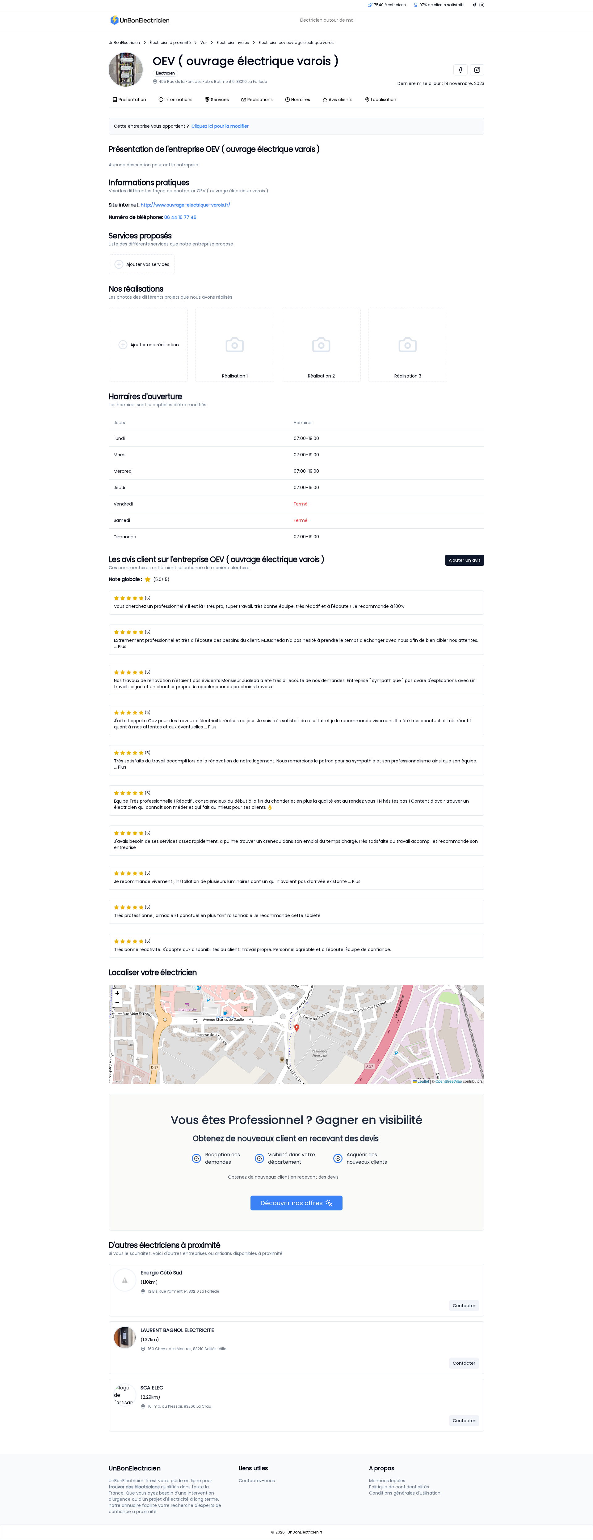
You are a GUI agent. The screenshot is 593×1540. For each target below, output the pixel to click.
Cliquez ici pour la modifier (220, 126)
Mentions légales (387, 1481)
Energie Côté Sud (161, 1272)
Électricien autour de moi (327, 20)
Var (203, 42)
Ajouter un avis (465, 560)
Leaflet (423, 1081)
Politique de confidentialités (399, 1487)
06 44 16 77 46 (180, 217)
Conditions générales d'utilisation (404, 1493)
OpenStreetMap (448, 1081)
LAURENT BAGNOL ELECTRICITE (177, 1330)
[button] (297, 1028)
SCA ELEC (152, 1387)
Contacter (464, 1306)
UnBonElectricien (124, 42)
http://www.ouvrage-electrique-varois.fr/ (185, 205)
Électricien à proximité (170, 42)
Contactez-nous (257, 1481)
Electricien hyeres (233, 42)
